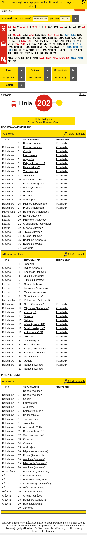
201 (22, 53)
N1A (10, 58)
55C (29, 37)
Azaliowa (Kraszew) (34, 459)
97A (70, 50)
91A (25, 50)
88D (10, 50)
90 (20, 50)
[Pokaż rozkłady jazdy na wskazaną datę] (75, 18)
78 (54, 44)
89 (15, 50)
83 (21, 47)
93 (55, 50)
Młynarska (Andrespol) (35, 203)
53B (73, 34)
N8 (9, 61)
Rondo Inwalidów (32, 143)
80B (65, 44)
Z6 (14, 34)
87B (63, 47)
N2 (22, 58)
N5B (62, 58)
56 (34, 37)
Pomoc (82, 94)
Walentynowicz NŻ (33, 187)
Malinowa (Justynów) (35, 219)
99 (81, 50)
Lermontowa (30, 155)
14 (74, 26)
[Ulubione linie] (58, 103)
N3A (28, 58)
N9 (14, 61)
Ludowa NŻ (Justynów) (36, 288)
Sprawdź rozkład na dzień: (17, 18)
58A (44, 37)
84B (33, 47)
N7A (73, 58)
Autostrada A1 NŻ (32, 179)
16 (83, 26)
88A (69, 47)
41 (9, 29)
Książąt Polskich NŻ (34, 163)
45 (13, 29)
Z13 (25, 34)
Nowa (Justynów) (32, 215)
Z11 (19, 34)
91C (38, 50)
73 (28, 44)
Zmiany (35, 70)
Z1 (9, 26)
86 (51, 47)
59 (55, 37)
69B (68, 41)
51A (50, 34)
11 (61, 26)
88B (75, 47)
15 (79, 26)
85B (46, 47)
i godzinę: (54, 18)
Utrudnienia (60, 70)
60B (67, 37)
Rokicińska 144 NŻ (34, 352)
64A (23, 41)
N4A (42, 58)
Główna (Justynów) (33, 227)
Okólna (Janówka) (33, 236)
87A (56, 47)
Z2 (14, 26)
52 (61, 34)
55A (16, 37)
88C (82, 47)
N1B (17, 58)
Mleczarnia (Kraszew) (35, 463)
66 (47, 41)
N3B (35, 58)
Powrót (7, 94)
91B (31, 50)
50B (43, 34)
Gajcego (28, 191)
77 (49, 44)
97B (76, 50)
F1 (36, 53)
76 (45, 44)
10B (56, 26)
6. (32, 53)
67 (52, 41)
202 (27, 53)
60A (61, 37)
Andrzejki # (29, 199)
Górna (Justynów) (34, 284)
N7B (80, 58)
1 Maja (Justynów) (33, 232)
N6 (67, 58)
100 (10, 53)
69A (62, 41)
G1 (41, 53)
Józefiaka (28, 175)
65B (42, 41)
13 (70, 26)
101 (16, 53)
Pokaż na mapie (76, 133)
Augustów (28, 159)
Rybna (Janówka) (33, 244)
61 (9, 41)
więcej (70, 2)
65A (36, 41)
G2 (46, 53)
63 (18, 41)
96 (64, 50)
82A (10, 47)
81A (72, 44)
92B (50, 50)
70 (73, 41)
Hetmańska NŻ (31, 167)
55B (22, 37)
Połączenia (35, 77)
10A (50, 26)
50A (37, 34)
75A (33, 44)
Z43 (31, 34)
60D (80, 37)
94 (60, 50)
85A (39, 47)
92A (44, 50)
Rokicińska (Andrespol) (36, 211)
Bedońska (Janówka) (35, 240)
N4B (48, 58)
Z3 (9, 34)
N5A (55, 58)
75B (39, 44)
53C (79, 34)
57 (38, 37)
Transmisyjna (30, 171)
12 (65, 26)
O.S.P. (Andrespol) (34, 304)
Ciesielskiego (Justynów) (37, 223)
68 (56, 41)
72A (16, 44)
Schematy (61, 77)
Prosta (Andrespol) (33, 207)
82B (16, 47)
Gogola (27, 151)
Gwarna (27, 195)
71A (79, 41)
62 (13, 41)
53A (67, 34)
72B (22, 44)
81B (78, 44)
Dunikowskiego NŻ (33, 183)
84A (27, 47)
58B (50, 37)
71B (10, 44)
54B (10, 37)
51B (56, 34)
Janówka (28, 248)
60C (73, 37)
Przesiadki (62, 143)
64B (30, 41)
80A (59, 44)
